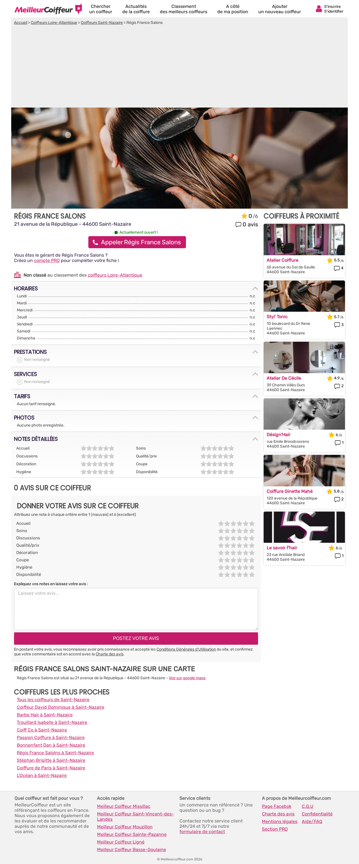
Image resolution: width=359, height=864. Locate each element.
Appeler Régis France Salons (141, 242)
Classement (183, 9)
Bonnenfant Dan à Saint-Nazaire (51, 745)
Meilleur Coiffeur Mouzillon (125, 826)
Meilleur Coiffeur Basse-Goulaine (131, 849)
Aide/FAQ (312, 821)
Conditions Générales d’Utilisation (186, 649)
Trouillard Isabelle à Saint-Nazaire (52, 722)
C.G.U (307, 806)
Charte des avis (109, 654)
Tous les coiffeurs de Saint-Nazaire (53, 699)
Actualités (136, 9)
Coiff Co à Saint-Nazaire (42, 730)
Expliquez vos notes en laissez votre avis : (51, 584)
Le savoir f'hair (282, 547)
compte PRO (47, 260)
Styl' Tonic (277, 316)
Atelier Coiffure (282, 260)
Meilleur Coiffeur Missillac (123, 806)
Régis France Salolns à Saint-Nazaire (55, 752)
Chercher (100, 9)
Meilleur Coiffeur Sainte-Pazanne (132, 834)
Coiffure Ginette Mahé (290, 491)
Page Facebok (276, 806)
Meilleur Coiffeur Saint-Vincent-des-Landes (135, 816)
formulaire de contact (202, 831)
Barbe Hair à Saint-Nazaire (45, 714)
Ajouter (279, 9)
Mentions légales (279, 821)
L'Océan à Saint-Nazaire (42, 775)
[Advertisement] (179, 67)
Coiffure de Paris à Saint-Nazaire (51, 767)
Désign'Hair (279, 434)
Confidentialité (317, 814)
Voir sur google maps (187, 678)
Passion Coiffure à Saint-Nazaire (51, 737)
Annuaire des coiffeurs (48, 9)
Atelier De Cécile (284, 378)
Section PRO (275, 829)
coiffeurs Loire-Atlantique (115, 275)
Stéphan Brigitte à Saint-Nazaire (51, 760)
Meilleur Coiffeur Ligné (120, 842)
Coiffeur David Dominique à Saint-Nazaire (60, 707)
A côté (232, 9)
